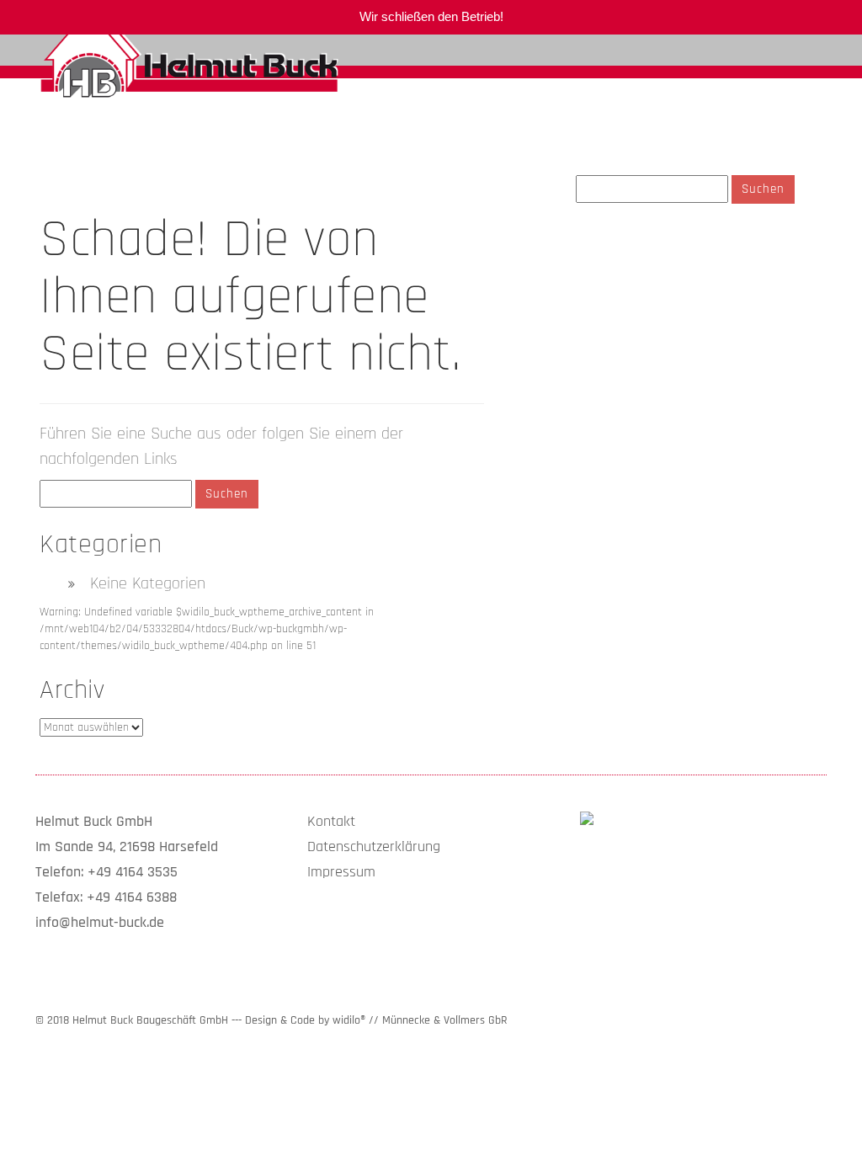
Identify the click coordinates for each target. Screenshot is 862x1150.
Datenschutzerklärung (373, 846)
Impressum (341, 871)
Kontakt (331, 821)
